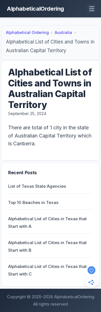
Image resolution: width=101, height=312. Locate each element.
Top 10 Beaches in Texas (33, 202)
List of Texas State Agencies (37, 186)
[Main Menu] (92, 8)
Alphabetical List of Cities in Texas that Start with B (47, 246)
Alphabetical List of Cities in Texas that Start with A (47, 222)
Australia (63, 32)
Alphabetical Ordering (27, 32)
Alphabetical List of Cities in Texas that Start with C (47, 270)
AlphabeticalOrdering (35, 8)
